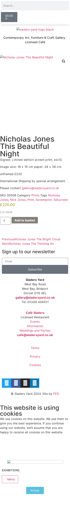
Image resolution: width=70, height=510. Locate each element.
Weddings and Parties (35, 330)
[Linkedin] (34, 383)
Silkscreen (61, 200)
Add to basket (25, 220)
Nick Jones (18, 200)
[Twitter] (6, 383)
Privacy (35, 356)
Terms (35, 348)
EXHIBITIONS (11, 470)
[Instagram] (25, 383)
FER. (56, 394)
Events (35, 321)
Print (30, 200)
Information (35, 326)
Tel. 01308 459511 (35, 302)
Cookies (35, 365)
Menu (11, 479)
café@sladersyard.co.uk (35, 335)
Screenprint (44, 200)
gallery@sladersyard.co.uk (35, 297)
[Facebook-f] (16, 383)
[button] (35, 25)
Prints (35, 195)
